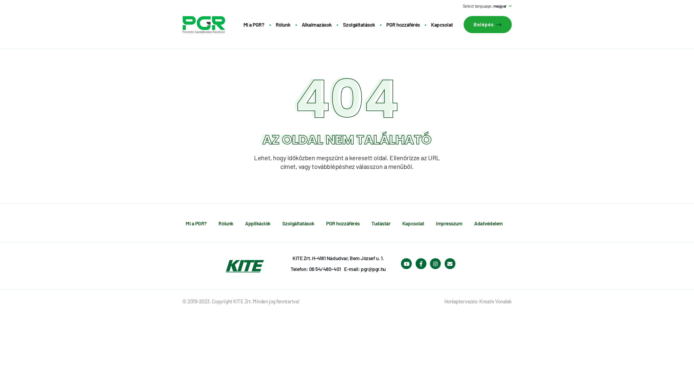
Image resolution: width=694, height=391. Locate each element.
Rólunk (283, 24)
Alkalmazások (317, 24)
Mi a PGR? (254, 24)
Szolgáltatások (359, 24)
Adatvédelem (488, 223)
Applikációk (258, 223)
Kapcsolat (442, 24)
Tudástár (380, 223)
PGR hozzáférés (403, 24)
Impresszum (449, 223)
